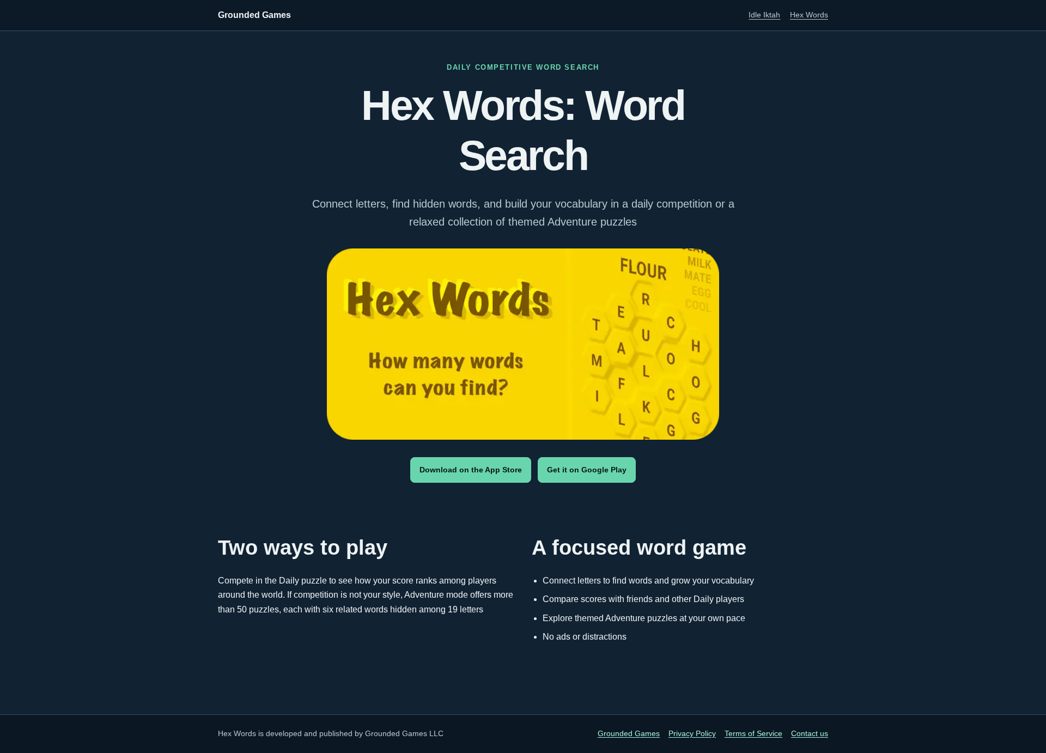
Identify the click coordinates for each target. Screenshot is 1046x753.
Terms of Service (753, 734)
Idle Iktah (764, 14)
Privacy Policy (692, 734)
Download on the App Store (470, 469)
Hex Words (809, 14)
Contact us (809, 734)
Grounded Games (254, 15)
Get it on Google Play (587, 469)
